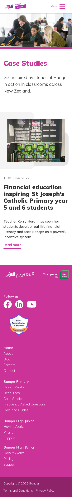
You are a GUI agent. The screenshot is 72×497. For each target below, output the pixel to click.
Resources (11, 393)
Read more (12, 245)
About (8, 353)
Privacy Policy (45, 490)
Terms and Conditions (18, 490)
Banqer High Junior (18, 421)
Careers (9, 365)
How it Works (14, 387)
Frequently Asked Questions (24, 404)
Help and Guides (15, 410)
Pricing (8, 432)
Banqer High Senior (18, 447)
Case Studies (13, 398)
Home (8, 347)
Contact (9, 370)
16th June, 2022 (16, 178)
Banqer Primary (16, 381)
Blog (6, 359)
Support (9, 438)
